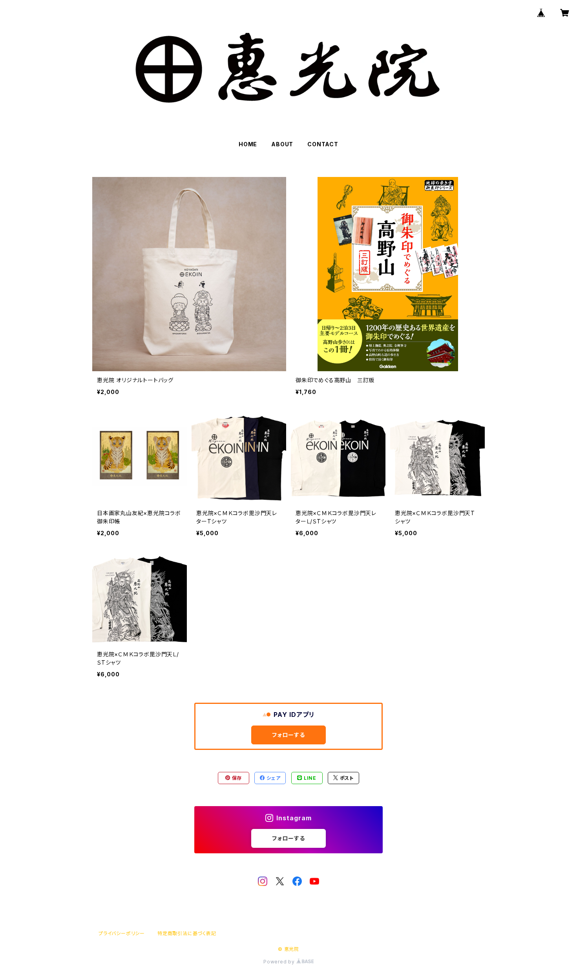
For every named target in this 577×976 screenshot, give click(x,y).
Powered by (279, 962)
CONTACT (322, 144)
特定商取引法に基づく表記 (186, 933)
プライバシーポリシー (122, 933)
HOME (248, 144)
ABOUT (282, 144)
